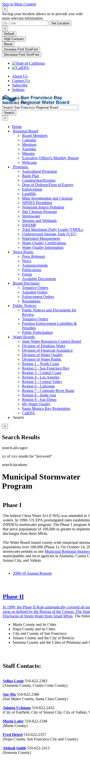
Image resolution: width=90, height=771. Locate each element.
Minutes (28, 153)
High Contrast (14, 39)
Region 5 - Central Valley (42, 382)
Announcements (35, 265)
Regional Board (25, 131)
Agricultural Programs (39, 171)
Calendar (29, 140)
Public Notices (24, 305)
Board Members (35, 135)
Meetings (29, 144)
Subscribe (20, 85)
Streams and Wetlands (39, 220)
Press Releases (33, 256)
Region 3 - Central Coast (41, 373)
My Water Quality (36, 404)
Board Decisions (26, 283)
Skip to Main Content (19, 4)
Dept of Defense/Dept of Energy (48, 185)
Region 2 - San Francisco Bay (46, 368)
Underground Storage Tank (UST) (49, 234)
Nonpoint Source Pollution (43, 207)
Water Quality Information (43, 247)
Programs (20, 167)
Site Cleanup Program (39, 212)
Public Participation (37, 332)
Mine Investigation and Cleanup (47, 198)
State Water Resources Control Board (51, 341)
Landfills (29, 194)
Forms (27, 274)
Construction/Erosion (39, 180)
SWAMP (29, 225)
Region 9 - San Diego (39, 399)
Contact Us (21, 81)
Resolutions (31, 301)
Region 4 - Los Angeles (41, 377)
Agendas (29, 149)
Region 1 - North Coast (40, 364)
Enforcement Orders (38, 297)
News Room (23, 252)
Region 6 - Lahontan (38, 386)
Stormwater (31, 216)
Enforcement (32, 189)
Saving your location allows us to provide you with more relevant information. (42, 16)
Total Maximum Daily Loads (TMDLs (52, 229)
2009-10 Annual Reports (32, 573)
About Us (20, 76)
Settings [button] (18, 89)
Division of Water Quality (42, 355)
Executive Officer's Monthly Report (50, 158)
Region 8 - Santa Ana (39, 395)
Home (17, 127)
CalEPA (28, 413)
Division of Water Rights (41, 359)
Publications (31, 270)
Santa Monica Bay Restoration (46, 408)
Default (9, 34)
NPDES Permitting (37, 203)
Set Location (60, 23)
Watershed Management (41, 238)
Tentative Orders (35, 288)
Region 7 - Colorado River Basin (48, 390)
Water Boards (24, 337)
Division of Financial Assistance (47, 350)
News (26, 261)
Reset (8, 44)
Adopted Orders (35, 292)
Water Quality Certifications (44, 243)
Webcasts (29, 162)
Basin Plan (30, 176)
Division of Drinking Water (43, 346)
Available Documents (39, 279)
